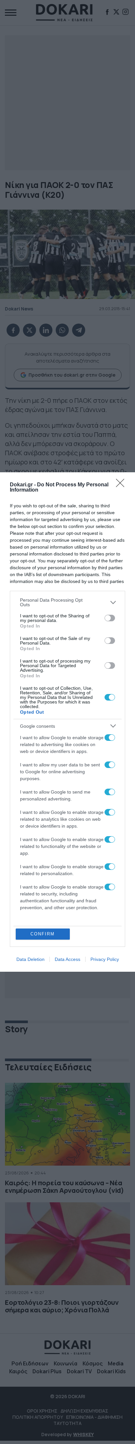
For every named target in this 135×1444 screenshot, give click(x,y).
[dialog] (67, 722)
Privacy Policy (104, 959)
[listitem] (67, 602)
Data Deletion (30, 959)
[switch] (110, 618)
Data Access (67, 959)
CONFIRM (42, 933)
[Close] (122, 485)
